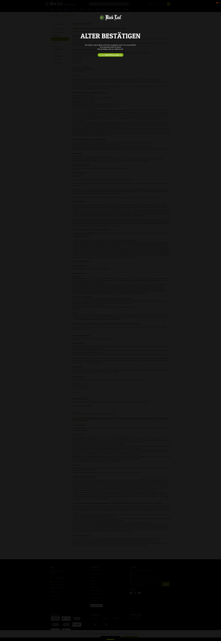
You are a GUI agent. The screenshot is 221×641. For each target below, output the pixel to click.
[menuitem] (217, 1)
